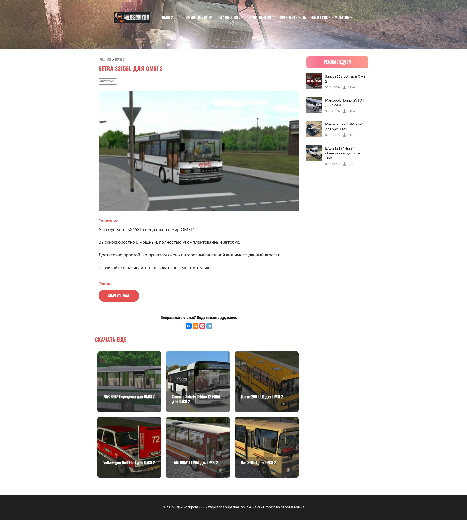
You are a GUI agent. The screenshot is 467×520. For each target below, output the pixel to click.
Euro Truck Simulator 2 (331, 17)
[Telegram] (209, 326)
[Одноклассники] (195, 326)
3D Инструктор (199, 17)
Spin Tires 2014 (262, 17)
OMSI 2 (167, 17)
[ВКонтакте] (189, 326)
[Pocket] (202, 326)
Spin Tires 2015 (293, 17)
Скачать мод (118, 295)
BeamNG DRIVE (230, 17)
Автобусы (107, 81)
